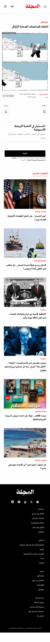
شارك (6, 106)
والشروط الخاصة (32, 160)
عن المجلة (40, 598)
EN (12, 6)
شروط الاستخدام (37, 607)
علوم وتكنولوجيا (40, 261)
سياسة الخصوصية (36, 611)
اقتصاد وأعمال (40, 212)
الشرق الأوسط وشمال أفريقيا (32, 545)
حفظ (44, 106)
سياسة (43, 310)
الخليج (41, 540)
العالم (41, 563)
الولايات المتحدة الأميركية (33, 554)
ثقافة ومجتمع (40, 411)
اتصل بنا (40, 616)
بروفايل (41, 532)
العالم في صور (38, 580)
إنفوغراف (40, 585)
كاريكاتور (44, 22)
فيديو (42, 571)
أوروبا (42, 549)
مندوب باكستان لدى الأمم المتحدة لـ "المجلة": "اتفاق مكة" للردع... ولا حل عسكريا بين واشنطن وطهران (25, 367)
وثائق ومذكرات (38, 527)
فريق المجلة (39, 602)
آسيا (42, 558)
